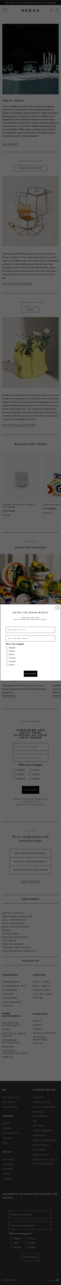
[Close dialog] (57, 608)
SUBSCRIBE (30, 674)
